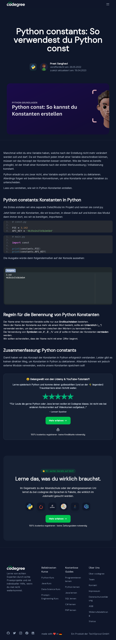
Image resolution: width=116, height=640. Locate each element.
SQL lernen (70, 598)
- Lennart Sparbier (58, 411)
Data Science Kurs (50, 589)
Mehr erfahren (56, 420)
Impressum (94, 591)
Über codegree (96, 573)
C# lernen (70, 604)
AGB (91, 606)
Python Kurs (47, 577)
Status (92, 621)
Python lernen (72, 586)
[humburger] (108, 4)
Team (91, 579)
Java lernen (71, 592)
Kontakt (93, 585)
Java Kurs (46, 583)
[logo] (16, 4)
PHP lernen (70, 610)
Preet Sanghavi (59, 63)
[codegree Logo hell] (16, 568)
